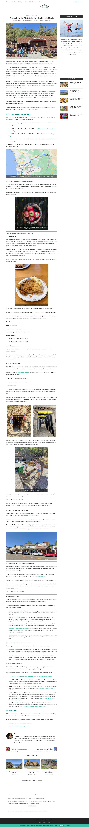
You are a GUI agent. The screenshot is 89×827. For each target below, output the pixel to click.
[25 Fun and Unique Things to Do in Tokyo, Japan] (64, 116)
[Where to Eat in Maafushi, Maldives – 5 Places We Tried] (64, 100)
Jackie (19, 20)
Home (8, 2)
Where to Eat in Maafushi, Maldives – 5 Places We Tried (76, 99)
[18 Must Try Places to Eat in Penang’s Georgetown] (64, 84)
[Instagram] (76, 2)
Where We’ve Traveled (31, 2)
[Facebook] (73, 2)
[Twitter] (75, 2)
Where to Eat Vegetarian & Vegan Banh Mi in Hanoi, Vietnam (76, 107)
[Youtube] (79, 2)
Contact (41, 2)
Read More (67, 825)
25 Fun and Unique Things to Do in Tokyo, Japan (76, 115)
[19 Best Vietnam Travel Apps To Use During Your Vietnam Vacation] (64, 92)
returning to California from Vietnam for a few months (23, 91)
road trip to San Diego (49, 91)
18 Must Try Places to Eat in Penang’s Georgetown (76, 83)
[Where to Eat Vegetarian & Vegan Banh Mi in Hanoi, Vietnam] (64, 108)
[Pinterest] (78, 2)
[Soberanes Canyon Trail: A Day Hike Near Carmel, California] (49, 764)
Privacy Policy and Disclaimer (47, 820)
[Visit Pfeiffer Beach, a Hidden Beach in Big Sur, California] (32, 764)
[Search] (82, 2)
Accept (61, 825)
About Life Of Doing (17, 2)
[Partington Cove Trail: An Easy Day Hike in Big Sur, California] (14, 764)
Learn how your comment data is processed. (36, 811)
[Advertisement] (70, 66)
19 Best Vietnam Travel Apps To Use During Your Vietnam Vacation (75, 92)
